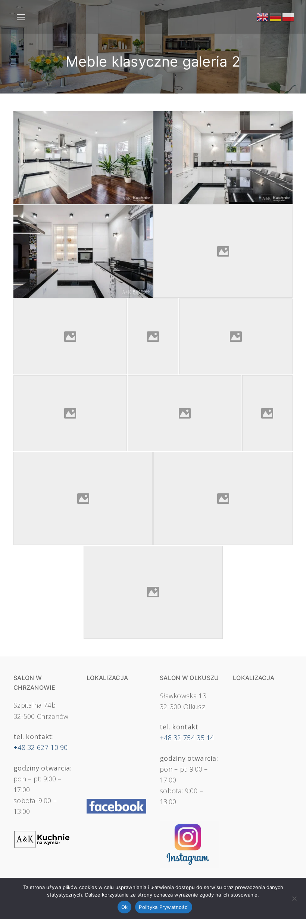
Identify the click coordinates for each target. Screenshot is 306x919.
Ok (124, 907)
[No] (294, 901)
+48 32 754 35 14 (187, 737)
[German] (275, 16)
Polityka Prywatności (163, 907)
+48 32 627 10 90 (40, 747)
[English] (263, 16)
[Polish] (288, 16)
